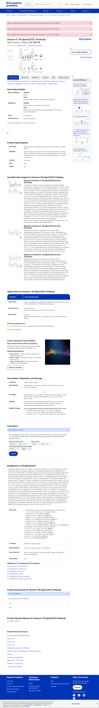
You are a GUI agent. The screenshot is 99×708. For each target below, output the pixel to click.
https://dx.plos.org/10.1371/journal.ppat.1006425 (38, 220)
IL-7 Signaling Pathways (80, 116)
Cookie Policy (38, 705)
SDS (10, 607)
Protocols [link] (53, 686)
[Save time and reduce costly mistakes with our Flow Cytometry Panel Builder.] (57, 352)
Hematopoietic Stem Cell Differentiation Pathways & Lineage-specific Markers (81, 101)
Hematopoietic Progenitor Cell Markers (18, 648)
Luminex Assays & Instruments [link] (15, 686)
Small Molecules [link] (11, 691)
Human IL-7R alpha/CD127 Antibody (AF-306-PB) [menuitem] (57, 15)
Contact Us (85, 11)
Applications (35, 81)
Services (45, 11)
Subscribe (77, 687)
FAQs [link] (52, 681)
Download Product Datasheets (20, 598)
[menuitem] (7, 15)
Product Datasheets (14, 593)
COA (10, 603)
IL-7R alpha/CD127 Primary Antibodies (18, 576)
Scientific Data (26, 81)
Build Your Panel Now (15, 367)
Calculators (10, 84)
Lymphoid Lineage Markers (15, 657)
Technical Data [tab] (13, 77)
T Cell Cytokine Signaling (14, 666)
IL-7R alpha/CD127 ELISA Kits (15, 571)
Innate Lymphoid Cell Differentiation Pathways (80, 150)
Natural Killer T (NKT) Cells (15, 660)
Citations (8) (23, 45)
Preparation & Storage (58, 81)
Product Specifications (13, 81)
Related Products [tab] (64, 77)
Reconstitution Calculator (16, 430)
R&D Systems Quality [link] (35, 690)
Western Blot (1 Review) (14, 329)
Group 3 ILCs (11, 645)
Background (19, 84)
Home (7, 15)
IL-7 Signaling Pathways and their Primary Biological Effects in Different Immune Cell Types (81, 132)
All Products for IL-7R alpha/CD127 (17, 566)
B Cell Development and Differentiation (18, 635)
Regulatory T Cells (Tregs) (15, 663)
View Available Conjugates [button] (80, 52)
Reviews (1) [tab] (35, 77)
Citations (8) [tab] (24, 77)
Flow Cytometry (45, 81)
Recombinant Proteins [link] (13, 689)
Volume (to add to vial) (16, 441)
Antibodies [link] (10, 681)
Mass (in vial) (35, 441)
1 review (19, 326)
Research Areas (52, 84)
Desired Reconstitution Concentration (20, 446)
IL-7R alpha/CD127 (22, 15)
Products (9, 11)
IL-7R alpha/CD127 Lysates (15, 574)
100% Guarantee (87, 57)
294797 (48, 552)
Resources (60, 11)
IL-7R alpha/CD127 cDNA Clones (16, 569)
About (72, 11)
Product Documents (36, 45)
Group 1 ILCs (11, 638)
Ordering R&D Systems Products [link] (60, 684)
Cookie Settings (76, 703)
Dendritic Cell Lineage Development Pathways (80, 85)
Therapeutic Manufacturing (27, 11)
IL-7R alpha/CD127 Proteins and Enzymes (19, 579)
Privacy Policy (28, 705)
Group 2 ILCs (11, 642)
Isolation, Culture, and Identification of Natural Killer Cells (24, 651)
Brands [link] (31, 683)
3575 (25, 552)
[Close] (91, 23)
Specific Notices (42, 84)
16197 (36, 552)
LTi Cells (9, 654)
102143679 (59, 552)
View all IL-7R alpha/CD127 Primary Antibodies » (21, 123)
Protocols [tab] (45, 77)
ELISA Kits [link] (10, 684)
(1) (15, 45)
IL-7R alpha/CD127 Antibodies (35, 15)
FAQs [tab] (53, 77)
